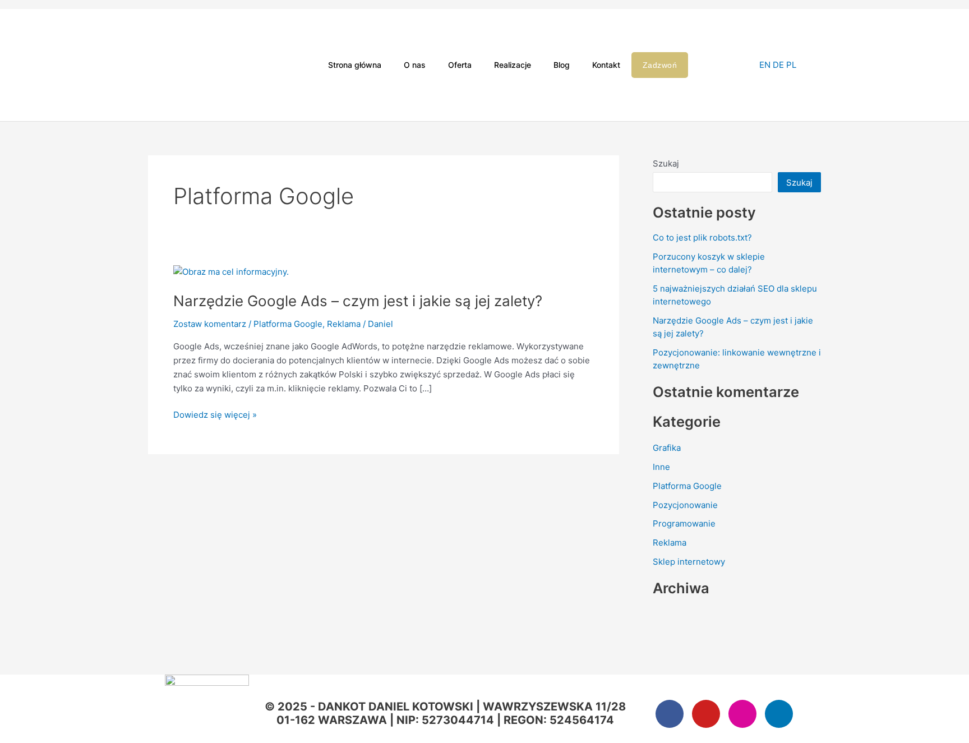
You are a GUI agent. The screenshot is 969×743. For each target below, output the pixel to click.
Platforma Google (287, 324)
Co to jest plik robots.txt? (702, 237)
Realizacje (512, 65)
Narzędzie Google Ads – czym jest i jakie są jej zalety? (357, 301)
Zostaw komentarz (209, 324)
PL (791, 64)
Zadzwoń (660, 65)
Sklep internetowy (689, 561)
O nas (415, 65)
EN (764, 64)
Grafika (667, 447)
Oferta (460, 65)
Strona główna (354, 65)
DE (778, 64)
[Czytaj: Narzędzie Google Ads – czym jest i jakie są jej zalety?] (231, 271)
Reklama (344, 324)
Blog (561, 65)
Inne (661, 467)
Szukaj (666, 163)
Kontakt (606, 65)
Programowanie (684, 523)
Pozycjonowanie (685, 505)
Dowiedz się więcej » (215, 414)
